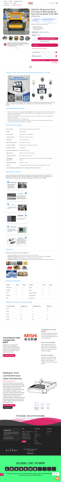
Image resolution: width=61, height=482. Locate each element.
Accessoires (36, 441)
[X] (9, 450)
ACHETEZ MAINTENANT (9, 355)
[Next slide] (29, 38)
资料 (48, 433)
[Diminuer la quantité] (32, 39)
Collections (6, 3)
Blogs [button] (15, 3)
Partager (56, 62)
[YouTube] (15, 450)
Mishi (32, 450)
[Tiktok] (13, 450)
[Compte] (52, 3)
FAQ (11, 3)
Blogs (35, 440)
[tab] (31, 66)
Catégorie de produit (38, 443)
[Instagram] (11, 450)
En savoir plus (7, 407)
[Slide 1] (14, 48)
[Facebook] (7, 450)
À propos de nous (18, 1)
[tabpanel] (30, 197)
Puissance (34, 35)
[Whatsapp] (17, 450)
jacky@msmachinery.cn (10, 438)
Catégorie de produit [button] (16, 5)
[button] (50, 3)
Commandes (49, 431)
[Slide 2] (16, 48)
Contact (10, 1)
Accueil (5, 1)
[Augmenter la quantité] (36, 39)
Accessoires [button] (6, 5)
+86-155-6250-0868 (9, 437)
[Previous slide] (3, 38)
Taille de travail (35, 32)
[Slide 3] (18, 48)
